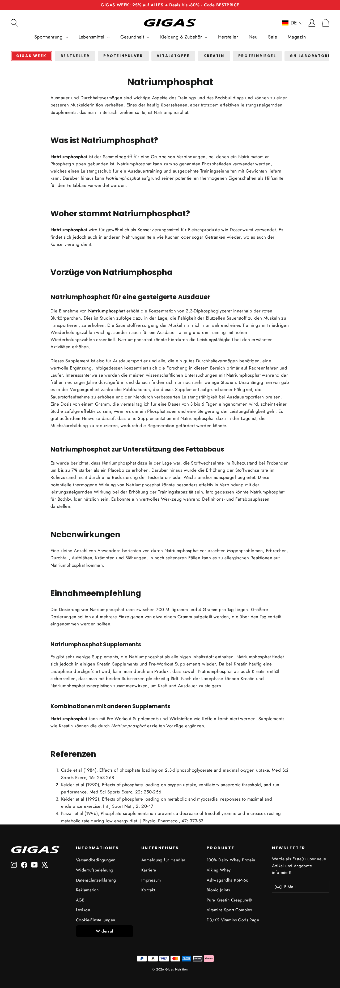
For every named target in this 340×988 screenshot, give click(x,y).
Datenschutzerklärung (96, 880)
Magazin (297, 36)
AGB (80, 900)
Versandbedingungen (96, 860)
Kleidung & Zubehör (181, 36)
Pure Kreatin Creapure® (229, 900)
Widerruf (104, 931)
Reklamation (87, 890)
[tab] (31, 56)
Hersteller (228, 36)
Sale (272, 36)
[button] (293, 23)
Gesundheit (133, 36)
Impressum (151, 880)
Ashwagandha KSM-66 (228, 880)
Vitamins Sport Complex (229, 910)
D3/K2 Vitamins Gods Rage (233, 920)
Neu (253, 36)
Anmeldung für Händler (163, 860)
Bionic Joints (218, 890)
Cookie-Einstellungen (95, 920)
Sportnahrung (49, 36)
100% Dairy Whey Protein (231, 860)
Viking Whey (219, 870)
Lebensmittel (92, 36)
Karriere (148, 870)
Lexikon (83, 910)
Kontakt (148, 890)
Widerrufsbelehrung (94, 870)
